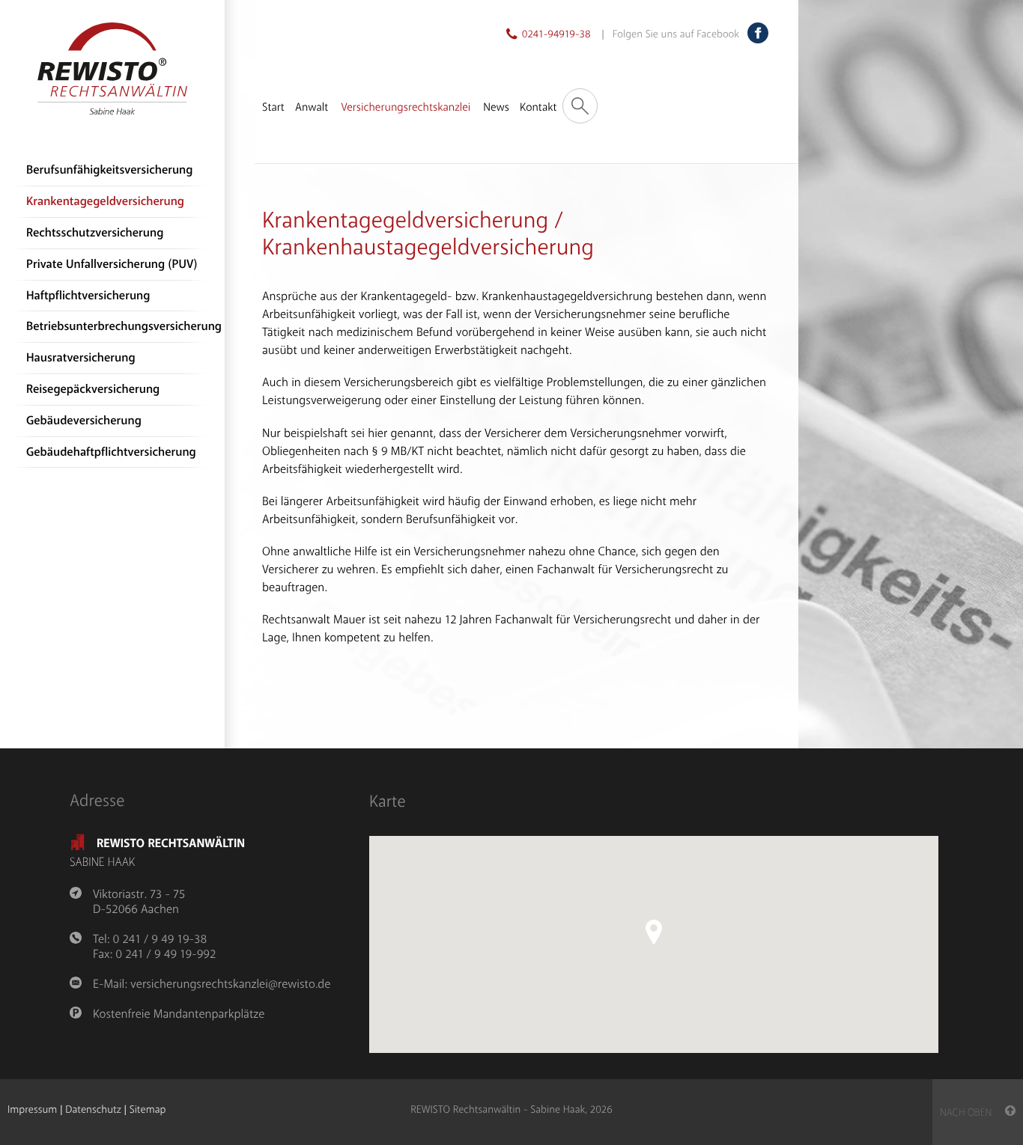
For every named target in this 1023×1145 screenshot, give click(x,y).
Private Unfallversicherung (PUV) (111, 264)
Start (273, 107)
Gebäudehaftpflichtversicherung (111, 452)
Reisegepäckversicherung (93, 389)
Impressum (32, 1110)
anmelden (228, 1110)
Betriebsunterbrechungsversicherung (121, 327)
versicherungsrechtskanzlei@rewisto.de (230, 984)
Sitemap (148, 1110)
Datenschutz (93, 1110)
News (496, 107)
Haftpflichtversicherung (88, 296)
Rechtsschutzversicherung (94, 233)
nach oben (972, 1113)
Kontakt (538, 107)
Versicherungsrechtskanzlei (405, 107)
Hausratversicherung (81, 358)
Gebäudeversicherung (84, 421)
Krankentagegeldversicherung (105, 202)
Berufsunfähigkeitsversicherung (109, 170)
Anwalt (311, 107)
